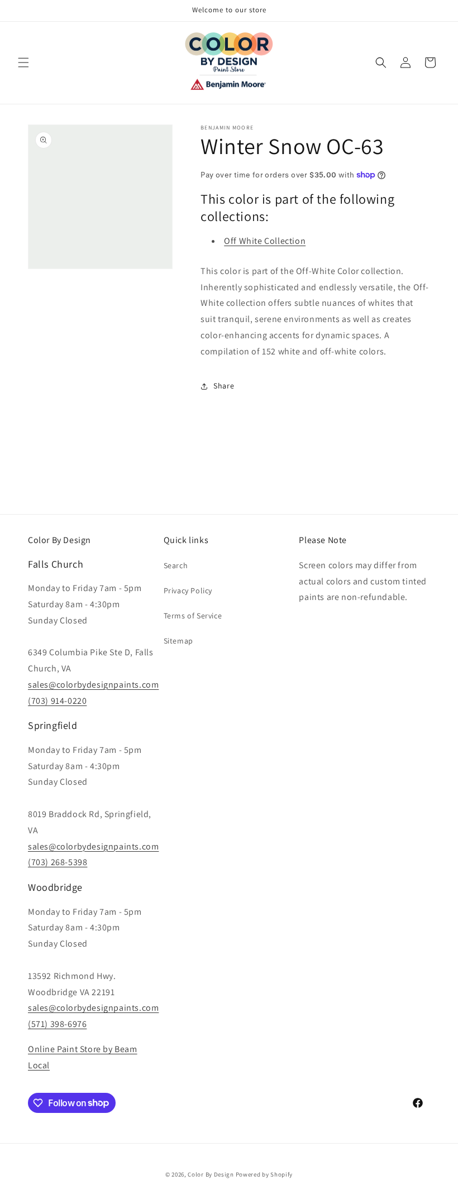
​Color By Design (211, 1174)
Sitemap (178, 641)
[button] (23, 62)
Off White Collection (265, 241)
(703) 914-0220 (57, 701)
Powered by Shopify (264, 1174)
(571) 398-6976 (57, 1024)
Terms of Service (193, 616)
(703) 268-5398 (57, 862)
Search (176, 565)
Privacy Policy (188, 590)
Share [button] (223, 386)
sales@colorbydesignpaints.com (93, 684)
